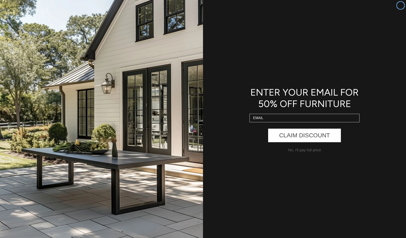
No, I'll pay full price (304, 150)
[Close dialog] (400, 5)
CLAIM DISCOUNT (304, 135)
